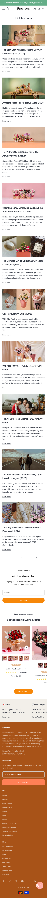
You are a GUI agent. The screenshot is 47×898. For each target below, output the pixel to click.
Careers (5, 819)
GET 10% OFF (23, 782)
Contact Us (6, 859)
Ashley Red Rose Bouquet (16, 669)
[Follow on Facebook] (3, 881)
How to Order (7, 847)
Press (4, 815)
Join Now (23, 600)
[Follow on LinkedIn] (35, 881)
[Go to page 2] (36, 557)
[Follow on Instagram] (10, 881)
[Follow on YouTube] (22, 881)
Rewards (5, 875)
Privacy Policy (7, 835)
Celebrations (7, 803)
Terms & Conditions (9, 831)
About (4, 811)
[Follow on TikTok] (28, 881)
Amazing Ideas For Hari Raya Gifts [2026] (23, 102)
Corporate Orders (9, 827)
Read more (6, 72)
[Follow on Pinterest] (16, 881)
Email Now (6, 717)
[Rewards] (39, 885)
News (4, 795)
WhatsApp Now (38, 717)
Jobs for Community (10, 823)
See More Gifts (23, 691)
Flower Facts (7, 807)
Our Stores (6, 863)
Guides (4, 799)
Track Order (6, 867)
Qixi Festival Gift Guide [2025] (17, 313)
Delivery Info (7, 851)
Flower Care (7, 871)
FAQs (4, 855)
